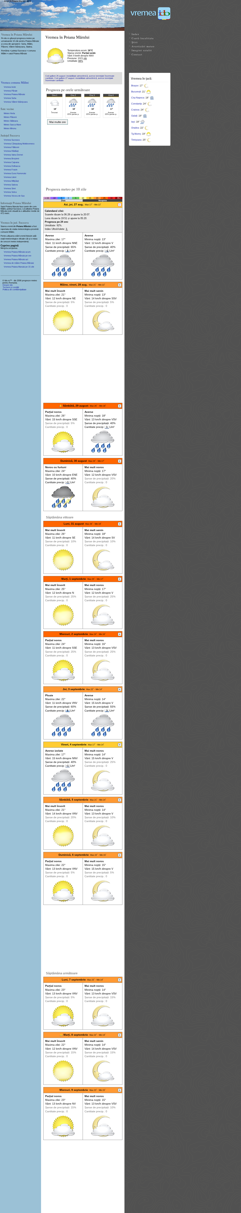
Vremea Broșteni (11, 158)
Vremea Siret (10, 188)
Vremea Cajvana (11, 162)
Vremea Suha (10, 98)
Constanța (136, 103)
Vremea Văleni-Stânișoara (15, 102)
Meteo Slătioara (11, 121)
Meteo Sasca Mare (12, 124)
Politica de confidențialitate (14, 289)
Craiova (135, 109)
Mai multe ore (57, 121)
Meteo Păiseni (10, 117)
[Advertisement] (82, 154)
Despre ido (8, 285)
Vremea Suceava (12, 140)
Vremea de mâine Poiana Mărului (19, 263)
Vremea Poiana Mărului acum (17, 252)
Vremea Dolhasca (12, 166)
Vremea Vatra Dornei (13, 155)
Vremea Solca (10, 192)
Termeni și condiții (11, 287)
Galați (134, 115)
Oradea (135, 127)
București (136, 91)
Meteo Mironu (10, 128)
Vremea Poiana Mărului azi (16, 259)
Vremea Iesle (10, 87)
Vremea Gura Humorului (15, 173)
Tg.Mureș (136, 134)
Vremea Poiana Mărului (14, 94)
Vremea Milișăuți (11, 181)
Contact (137, 54)
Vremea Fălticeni (11, 147)
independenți (22, 241)
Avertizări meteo (143, 46)
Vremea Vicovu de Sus (14, 196)
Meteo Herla (9, 113)
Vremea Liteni (10, 177)
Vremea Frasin (10, 169)
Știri (135, 42)
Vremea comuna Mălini (15, 82)
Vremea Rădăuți (11, 151)
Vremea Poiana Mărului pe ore (17, 255)
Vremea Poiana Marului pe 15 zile (19, 267)
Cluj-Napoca (137, 97)
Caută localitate (143, 38)
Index (135, 34)
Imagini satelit (142, 50)
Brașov (134, 85)
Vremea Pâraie (10, 91)
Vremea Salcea (11, 185)
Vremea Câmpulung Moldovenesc (19, 143)
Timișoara (136, 140)
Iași (133, 121)
